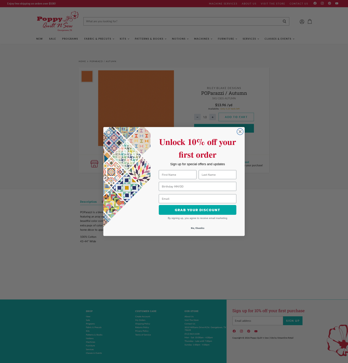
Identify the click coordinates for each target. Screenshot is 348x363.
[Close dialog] (240, 131)
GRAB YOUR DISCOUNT (197, 210)
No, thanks (197, 228)
